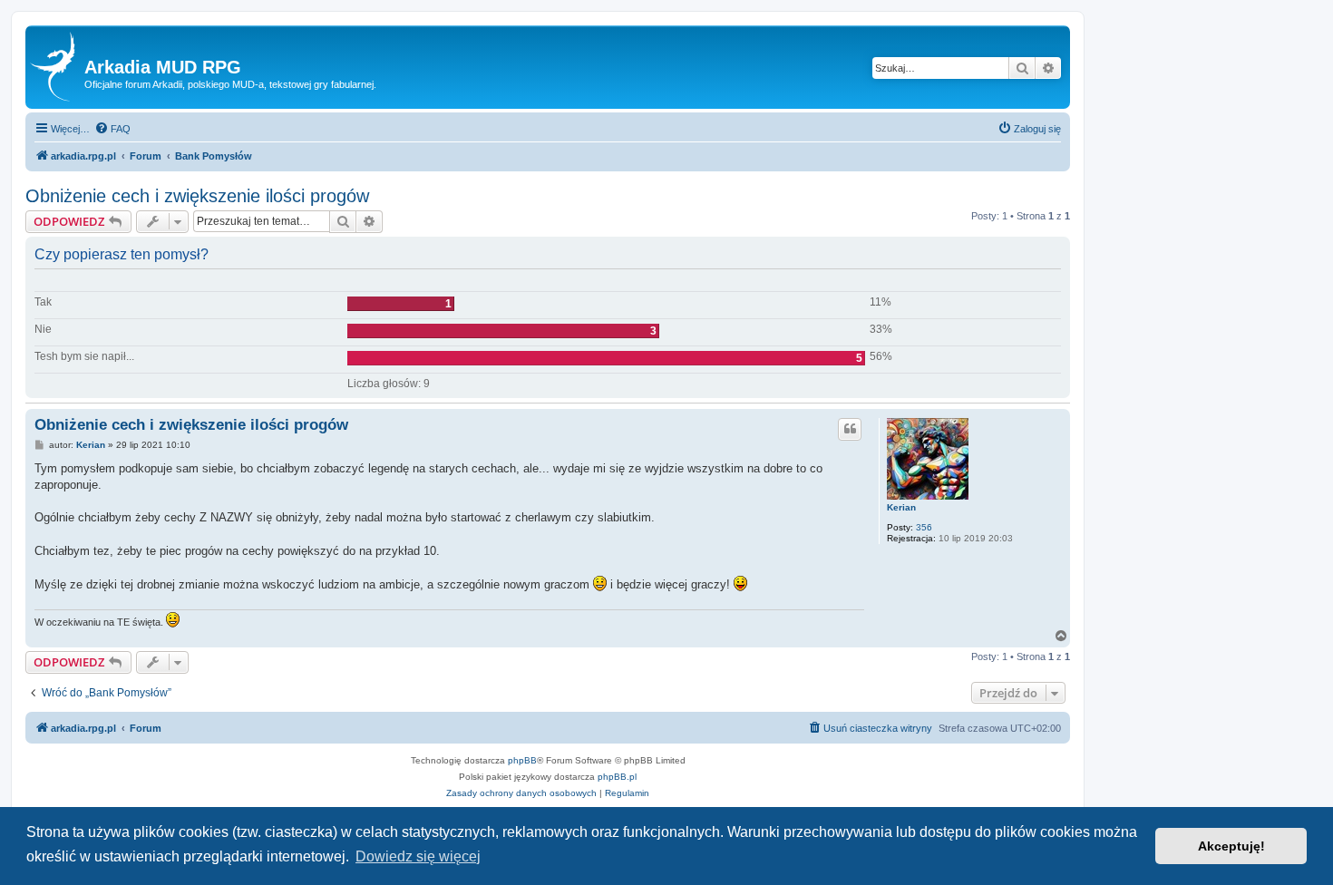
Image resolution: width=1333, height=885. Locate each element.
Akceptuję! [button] (1231, 846)
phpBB (522, 760)
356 (924, 527)
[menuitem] (112, 129)
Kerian (901, 507)
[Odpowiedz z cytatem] (849, 429)
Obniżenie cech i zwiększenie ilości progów (197, 196)
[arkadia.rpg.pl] (57, 67)
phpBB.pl (617, 777)
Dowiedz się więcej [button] (418, 856)
